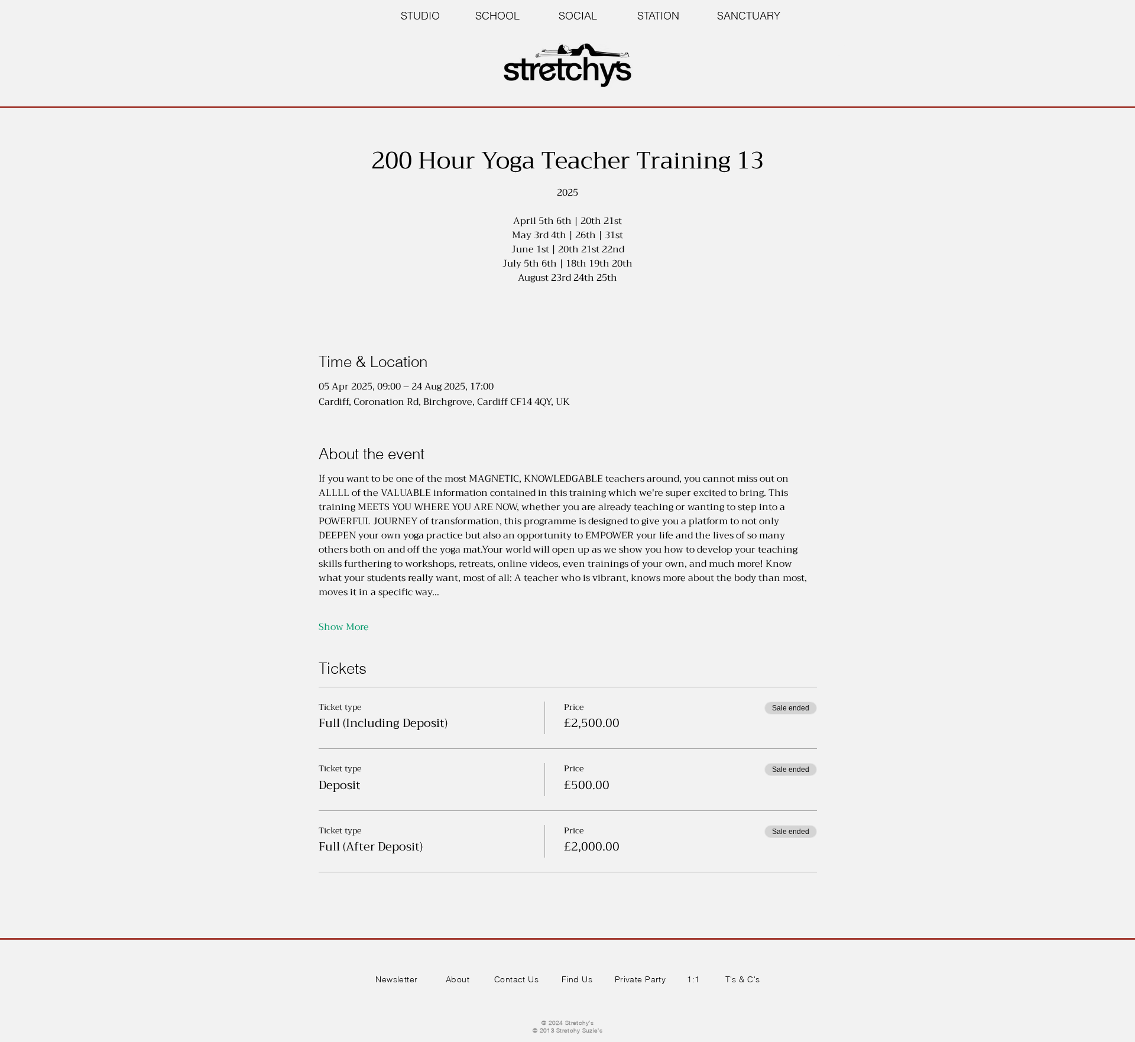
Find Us (577, 979)
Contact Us (516, 979)
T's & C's (742, 979)
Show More (344, 627)
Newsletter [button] (396, 979)
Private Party (640, 979)
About (457, 979)
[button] (840, 54)
